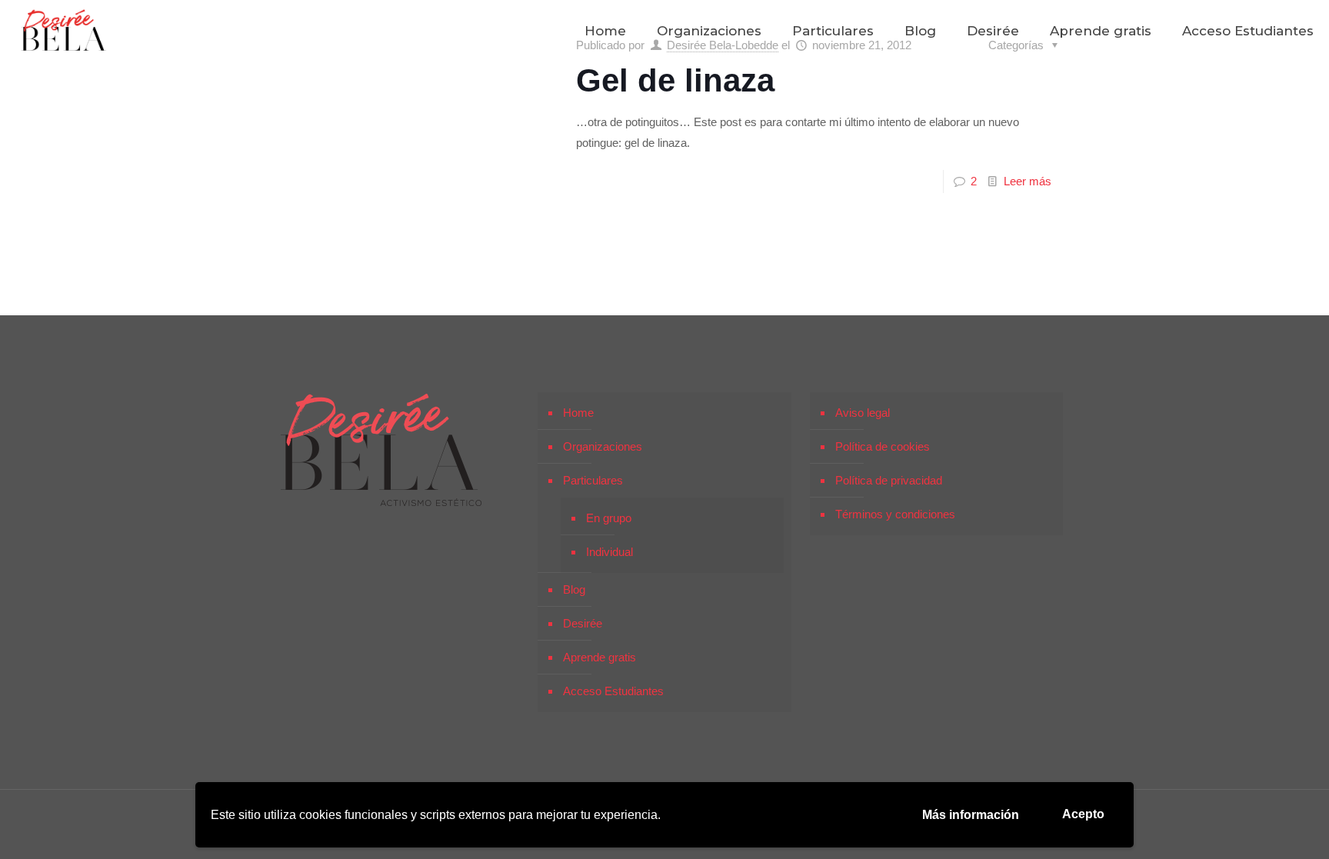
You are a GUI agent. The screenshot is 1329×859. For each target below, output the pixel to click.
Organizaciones (602, 446)
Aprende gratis (599, 657)
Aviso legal (862, 412)
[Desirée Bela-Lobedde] (63, 31)
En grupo (608, 517)
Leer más (1027, 181)
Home (578, 412)
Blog (574, 589)
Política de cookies (882, 446)
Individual (609, 551)
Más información (970, 814)
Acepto (1083, 814)
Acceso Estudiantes (613, 691)
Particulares (593, 480)
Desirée (582, 623)
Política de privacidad (888, 480)
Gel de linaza (675, 80)
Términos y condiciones (895, 514)
